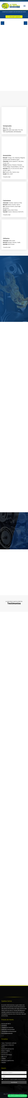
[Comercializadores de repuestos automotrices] (14, 65)
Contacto (19, 62)
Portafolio (8, 62)
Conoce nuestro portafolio (12, 291)
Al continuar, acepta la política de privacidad (14, 1079)
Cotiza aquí (8, 538)
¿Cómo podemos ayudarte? (18, 1095)
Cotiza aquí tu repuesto (14, 16)
